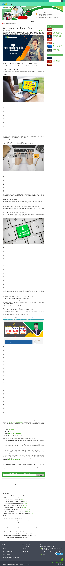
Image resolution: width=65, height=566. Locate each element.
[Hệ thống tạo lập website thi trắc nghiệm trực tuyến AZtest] (7, 4)
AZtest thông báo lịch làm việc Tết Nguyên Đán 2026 (57, 33)
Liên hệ (4, 546)
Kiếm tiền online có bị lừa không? (14, 459)
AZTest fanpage (26, 551)
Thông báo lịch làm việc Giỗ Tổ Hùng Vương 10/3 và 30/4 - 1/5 (57, 29)
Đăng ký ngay (22, 17)
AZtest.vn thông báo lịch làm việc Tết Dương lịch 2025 (57, 50)
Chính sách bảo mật (6, 554)
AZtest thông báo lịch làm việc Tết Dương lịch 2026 (57, 36)
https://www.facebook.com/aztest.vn (14, 433)
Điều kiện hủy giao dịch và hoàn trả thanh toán (11, 557)
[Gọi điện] (62, 559)
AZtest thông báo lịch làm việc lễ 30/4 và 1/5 (57, 39)
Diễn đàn (4, 548)
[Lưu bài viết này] (43, 30)
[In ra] (41, 30)
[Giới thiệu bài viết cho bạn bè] (39, 30)
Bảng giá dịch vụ (26, 548)
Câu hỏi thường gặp (6, 552)
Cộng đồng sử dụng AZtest (27, 552)
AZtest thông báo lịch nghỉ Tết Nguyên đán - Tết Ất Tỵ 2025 (57, 46)
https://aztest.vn (11, 429)
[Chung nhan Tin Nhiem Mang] (57, 562)
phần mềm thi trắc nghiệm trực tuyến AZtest (15, 422)
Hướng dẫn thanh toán (7, 549)
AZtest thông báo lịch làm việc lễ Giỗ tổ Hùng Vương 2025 (57, 43)
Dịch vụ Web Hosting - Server (8, 551)
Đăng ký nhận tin (40, 475)
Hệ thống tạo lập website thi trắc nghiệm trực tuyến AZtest (20, 564)
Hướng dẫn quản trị (26, 546)
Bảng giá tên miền (26, 549)
